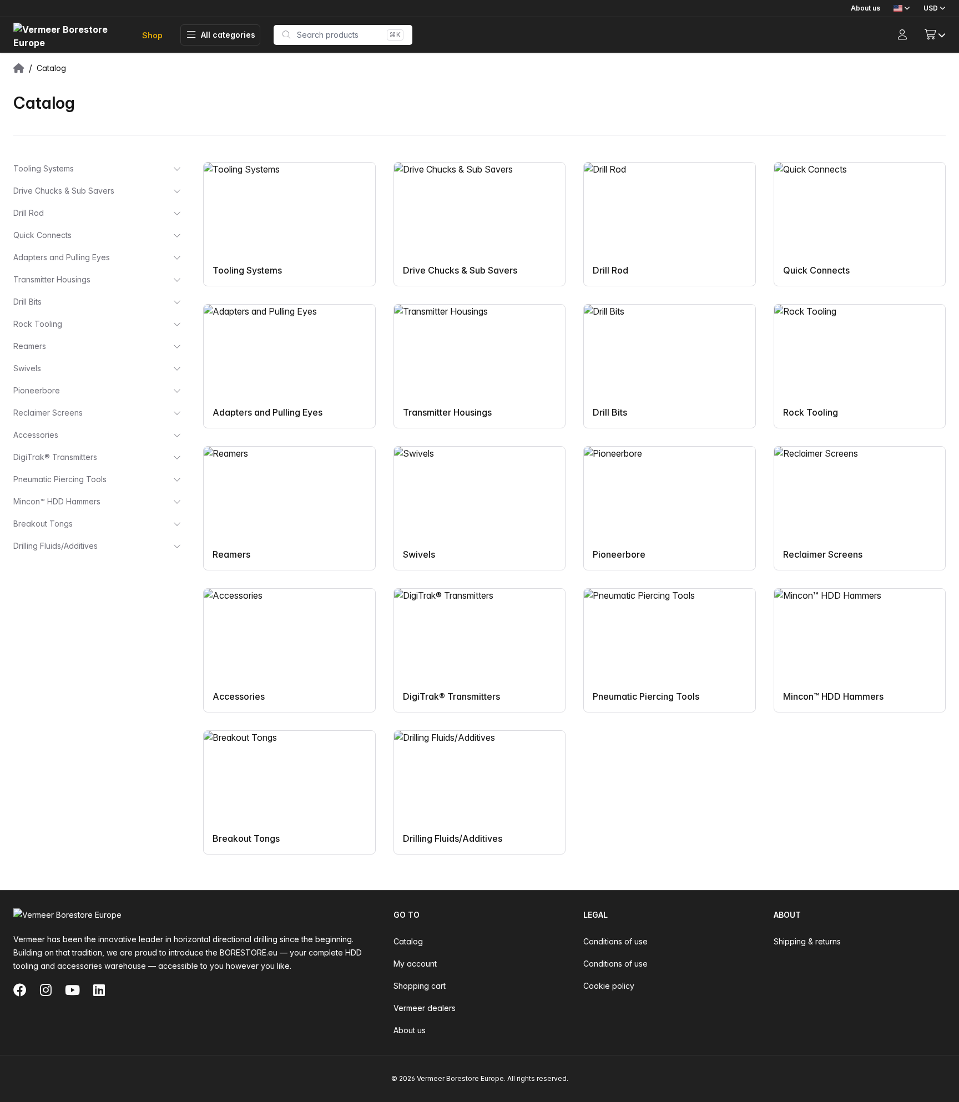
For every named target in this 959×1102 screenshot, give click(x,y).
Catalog (408, 941)
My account (415, 963)
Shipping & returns (807, 941)
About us (865, 8)
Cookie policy (608, 985)
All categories (228, 34)
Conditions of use (615, 941)
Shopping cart (419, 985)
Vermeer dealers (424, 1008)
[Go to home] (68, 35)
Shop (152, 35)
